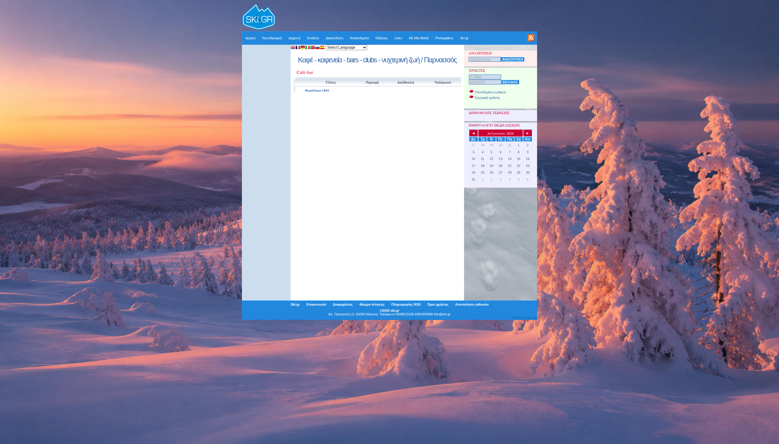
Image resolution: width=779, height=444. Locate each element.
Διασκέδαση (334, 38)
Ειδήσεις (382, 38)
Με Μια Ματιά (418, 38)
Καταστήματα (359, 38)
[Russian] (317, 48)
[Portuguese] (312, 48)
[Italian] (307, 48)
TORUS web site (524, 318)
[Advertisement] (406, 17)
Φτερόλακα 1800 (317, 90)
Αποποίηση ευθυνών (472, 304)
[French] (297, 48)
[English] (293, 48)
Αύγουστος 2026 (500, 133)
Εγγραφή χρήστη (487, 97)
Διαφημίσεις (343, 304)
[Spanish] (322, 48)
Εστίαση (313, 38)
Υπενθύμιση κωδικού (490, 92)
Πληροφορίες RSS (406, 304)
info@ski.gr (442, 314)
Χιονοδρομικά (272, 38)
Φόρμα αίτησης (372, 304)
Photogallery (444, 38)
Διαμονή (294, 38)
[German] (302, 48)
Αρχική (250, 38)
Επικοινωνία (316, 304)
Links (398, 38)
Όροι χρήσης (438, 304)
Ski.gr (464, 38)
